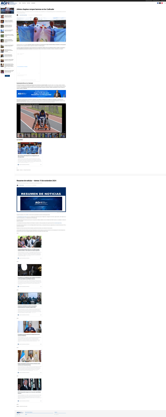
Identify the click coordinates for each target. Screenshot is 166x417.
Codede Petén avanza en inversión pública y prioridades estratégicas (9, 50)
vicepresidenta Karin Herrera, (22, 216)
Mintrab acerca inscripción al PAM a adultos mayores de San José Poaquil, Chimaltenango (9, 71)
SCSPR (26, 414)
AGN (27, 214)
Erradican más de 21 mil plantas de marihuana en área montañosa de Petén (9, 35)
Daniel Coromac (21, 185)
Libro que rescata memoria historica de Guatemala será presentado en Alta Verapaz (8, 55)
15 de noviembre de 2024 (28, 185)
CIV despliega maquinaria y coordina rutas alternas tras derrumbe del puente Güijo (8, 26)
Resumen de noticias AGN (23, 406)
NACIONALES (34, 185)
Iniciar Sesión (163, 0)
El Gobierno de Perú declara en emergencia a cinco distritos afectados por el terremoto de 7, (9, 21)
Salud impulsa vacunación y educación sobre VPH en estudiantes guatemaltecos (8, 16)
